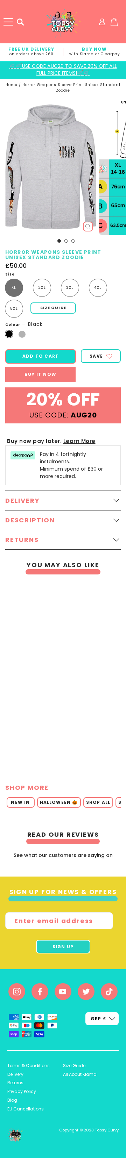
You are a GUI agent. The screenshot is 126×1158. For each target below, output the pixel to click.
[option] (60, 674)
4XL (98, 287)
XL (14, 287)
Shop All (98, 802)
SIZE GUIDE (53, 307)
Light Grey (22, 334)
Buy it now (40, 374)
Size (10, 274)
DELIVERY (22, 500)
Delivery (15, 1074)
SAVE (96, 356)
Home (12, 84)
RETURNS (22, 539)
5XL (14, 308)
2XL (42, 287)
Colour (24, 324)
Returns (15, 1083)
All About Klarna (80, 1074)
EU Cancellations (25, 1109)
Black (9, 334)
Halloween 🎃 (59, 802)
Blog (12, 1100)
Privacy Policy (21, 1091)
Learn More (79, 441)
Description (30, 520)
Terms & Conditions (28, 1065)
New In (20, 802)
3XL (70, 287)
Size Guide (74, 1065)
